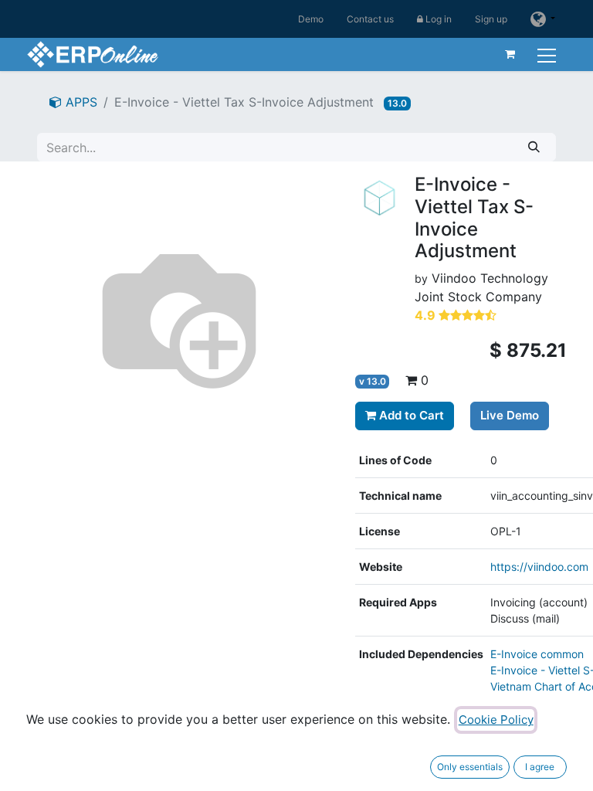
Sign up (491, 19)
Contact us (370, 19)
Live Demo (509, 415)
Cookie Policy (496, 719)
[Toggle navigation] (548, 54)
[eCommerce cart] (510, 54)
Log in (437, 19)
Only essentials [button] (470, 766)
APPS (79, 102)
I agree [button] (539, 766)
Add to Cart (410, 415)
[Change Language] (542, 19)
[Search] (534, 147)
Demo (311, 19)
